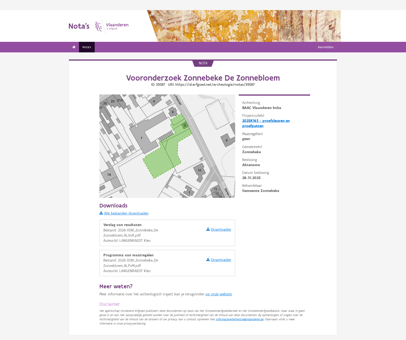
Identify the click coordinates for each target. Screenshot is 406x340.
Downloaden (221, 229)
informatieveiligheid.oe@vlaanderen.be (239, 319)
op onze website (219, 294)
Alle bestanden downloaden (126, 213)
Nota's (86, 47)
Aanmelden (326, 47)
